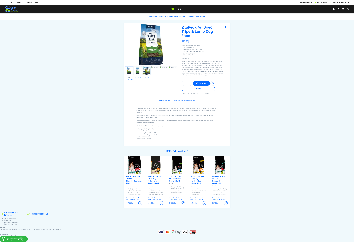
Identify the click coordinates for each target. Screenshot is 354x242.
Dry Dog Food (168, 16)
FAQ (36, 2)
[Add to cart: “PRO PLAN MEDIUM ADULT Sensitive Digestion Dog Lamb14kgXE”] (226, 203)
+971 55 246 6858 (322, 2)
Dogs (155, 16)
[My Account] (338, 9)
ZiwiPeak (176, 16)
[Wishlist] (343, 9)
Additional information (184, 100)
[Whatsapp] (4, 227)
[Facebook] (0, 227)
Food (160, 16)
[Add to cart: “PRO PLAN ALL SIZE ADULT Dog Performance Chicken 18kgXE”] (161, 203)
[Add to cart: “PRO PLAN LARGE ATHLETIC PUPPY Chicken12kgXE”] (183, 203)
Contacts (29, 2)
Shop (12, 2)
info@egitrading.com (306, 2)
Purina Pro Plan (134, 199)
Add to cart (203, 82)
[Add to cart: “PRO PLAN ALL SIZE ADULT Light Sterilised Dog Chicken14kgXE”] (204, 203)
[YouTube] (3, 227)
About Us (20, 2)
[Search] (334, 9)
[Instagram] (2, 227)
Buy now (198, 89)
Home (6, 2)
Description (164, 100)
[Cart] (348, 9)
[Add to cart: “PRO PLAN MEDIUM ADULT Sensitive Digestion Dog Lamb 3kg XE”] (140, 203)
